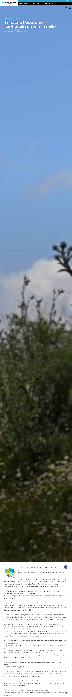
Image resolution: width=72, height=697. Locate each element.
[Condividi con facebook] (66, 567)
